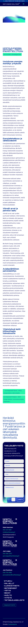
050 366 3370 (7, 553)
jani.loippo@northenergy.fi (11, 556)
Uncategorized (16, 54)
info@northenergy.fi (9, 532)
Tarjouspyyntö (9, 605)
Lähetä (20, 499)
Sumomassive (12, 624)
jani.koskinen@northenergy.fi (12, 575)
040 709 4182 (7, 572)
